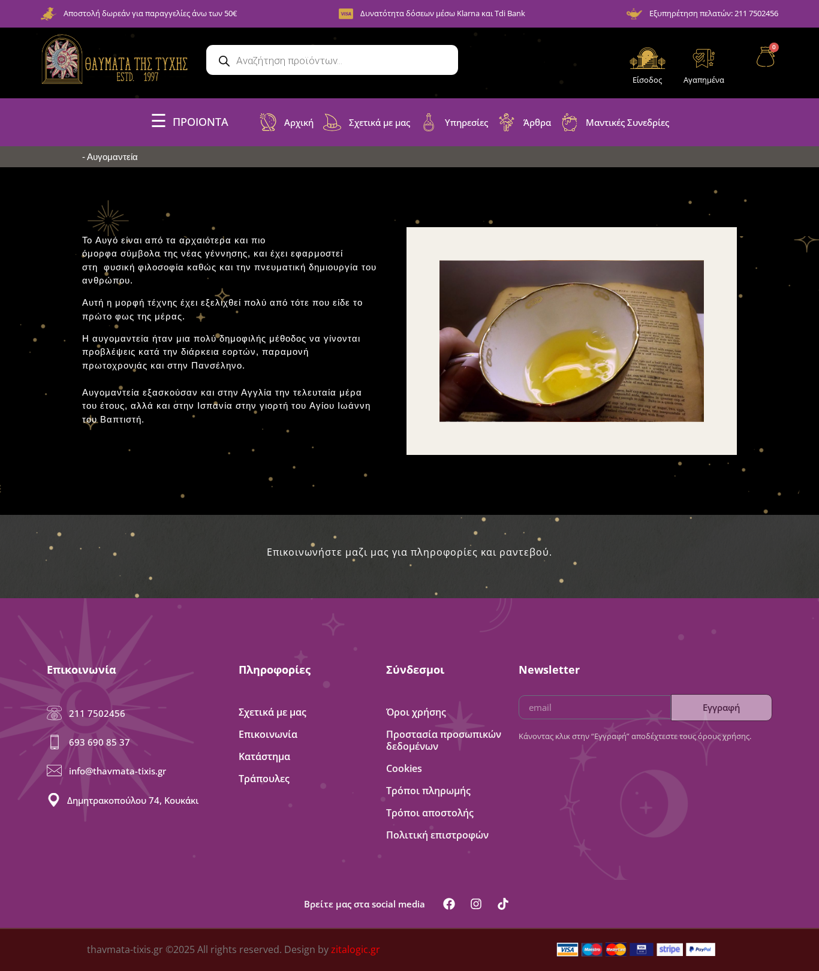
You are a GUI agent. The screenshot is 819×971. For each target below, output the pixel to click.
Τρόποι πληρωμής (428, 791)
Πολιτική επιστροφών (437, 835)
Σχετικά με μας (272, 712)
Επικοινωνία (268, 734)
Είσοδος (647, 79)
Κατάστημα (264, 756)
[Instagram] (476, 904)
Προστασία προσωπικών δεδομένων (443, 740)
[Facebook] (449, 904)
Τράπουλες (264, 779)
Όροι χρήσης (416, 712)
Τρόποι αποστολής (430, 813)
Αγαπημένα (703, 79)
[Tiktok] (503, 904)
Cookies (404, 768)
